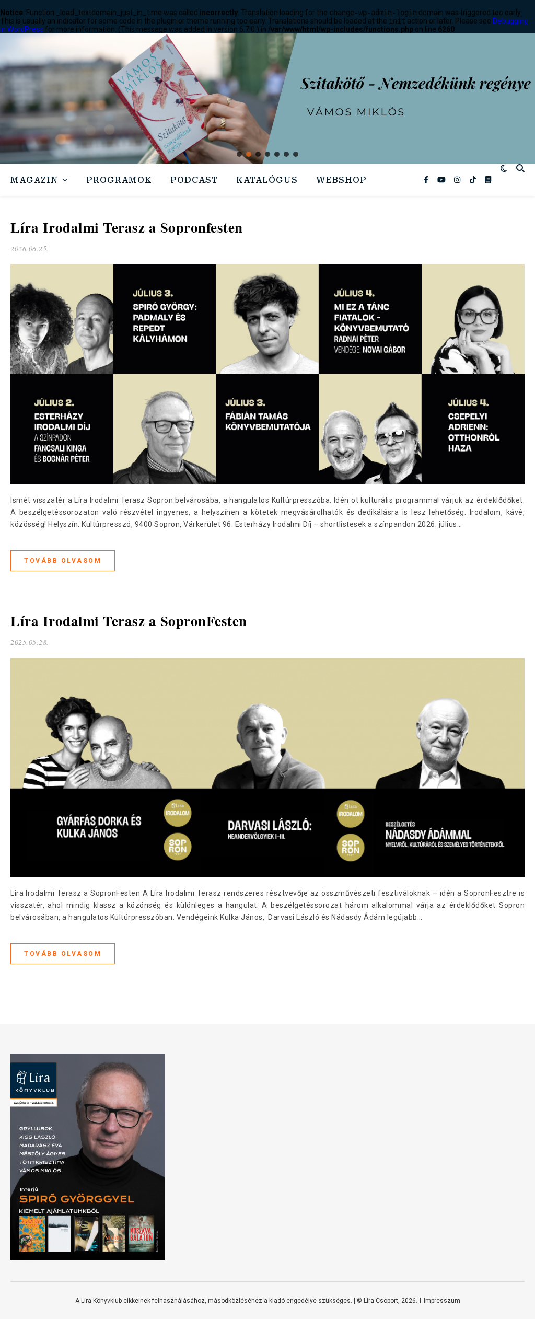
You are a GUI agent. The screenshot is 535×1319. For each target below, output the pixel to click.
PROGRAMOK (119, 180)
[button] (239, 154)
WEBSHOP (341, 180)
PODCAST (194, 180)
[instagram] (458, 180)
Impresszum (442, 1300)
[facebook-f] (427, 180)
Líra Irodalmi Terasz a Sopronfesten (126, 227)
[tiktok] (474, 180)
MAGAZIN (34, 180)
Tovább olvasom (62, 560)
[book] (488, 180)
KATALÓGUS (267, 180)
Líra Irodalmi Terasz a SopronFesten (128, 620)
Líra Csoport (381, 1300)
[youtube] (442, 180)
